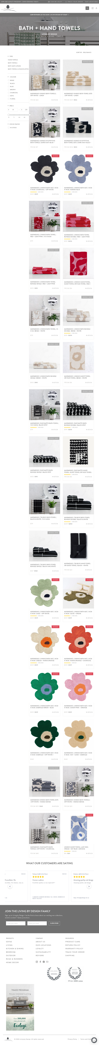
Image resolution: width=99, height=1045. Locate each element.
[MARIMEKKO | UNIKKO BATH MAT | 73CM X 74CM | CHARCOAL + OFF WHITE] (44, 169)
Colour (13, 77)
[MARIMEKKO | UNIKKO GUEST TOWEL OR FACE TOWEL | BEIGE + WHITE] (78, 357)
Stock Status (15, 124)
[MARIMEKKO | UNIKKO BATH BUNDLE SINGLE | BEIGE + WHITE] (44, 357)
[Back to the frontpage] (38, 36)
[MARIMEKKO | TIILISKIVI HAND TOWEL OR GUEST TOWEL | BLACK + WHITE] (78, 545)
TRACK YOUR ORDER (75, 952)
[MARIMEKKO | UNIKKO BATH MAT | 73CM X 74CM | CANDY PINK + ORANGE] (78, 687)
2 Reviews (74, 239)
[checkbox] (19, 60)
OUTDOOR (11, 955)
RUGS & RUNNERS (14, 959)
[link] (49, 897)
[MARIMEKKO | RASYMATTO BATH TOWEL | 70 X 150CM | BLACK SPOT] (44, 404)
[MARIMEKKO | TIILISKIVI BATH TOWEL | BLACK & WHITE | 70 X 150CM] (44, 498)
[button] (49, 15)
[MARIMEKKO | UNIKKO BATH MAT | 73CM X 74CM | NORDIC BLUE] (78, 169)
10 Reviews (75, 474)
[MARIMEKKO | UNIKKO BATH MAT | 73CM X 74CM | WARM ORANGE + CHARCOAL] (78, 640)
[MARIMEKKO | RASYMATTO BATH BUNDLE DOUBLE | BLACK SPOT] (78, 404)
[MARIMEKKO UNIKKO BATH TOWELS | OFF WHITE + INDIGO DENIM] (78, 781)
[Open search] (87, 8)
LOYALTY (40, 949)
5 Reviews (41, 616)
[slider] (9, 115)
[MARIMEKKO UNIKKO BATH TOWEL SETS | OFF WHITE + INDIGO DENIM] (44, 781)
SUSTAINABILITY (43, 952)
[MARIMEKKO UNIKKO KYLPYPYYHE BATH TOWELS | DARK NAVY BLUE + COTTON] (44, 122)
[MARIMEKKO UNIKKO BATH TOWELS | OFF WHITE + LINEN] (44, 75)
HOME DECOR (12, 962)
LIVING (9, 945)
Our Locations (91, 1)
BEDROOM (11, 952)
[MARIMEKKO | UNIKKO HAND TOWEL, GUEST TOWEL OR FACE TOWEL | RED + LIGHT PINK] (78, 263)
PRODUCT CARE (72, 942)
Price (12, 106)
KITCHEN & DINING (15, 949)
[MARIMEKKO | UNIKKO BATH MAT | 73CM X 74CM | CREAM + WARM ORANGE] (44, 640)
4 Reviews (41, 192)
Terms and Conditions (87, 1039)
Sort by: (83, 52)
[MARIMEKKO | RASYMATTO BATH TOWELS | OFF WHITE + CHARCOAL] (44, 828)
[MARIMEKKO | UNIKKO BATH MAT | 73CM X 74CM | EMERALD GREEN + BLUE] (44, 687)
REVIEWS (40, 955)
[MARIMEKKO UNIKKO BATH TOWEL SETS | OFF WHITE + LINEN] (78, 75)
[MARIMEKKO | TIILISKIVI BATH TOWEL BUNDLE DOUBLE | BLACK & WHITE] (78, 498)
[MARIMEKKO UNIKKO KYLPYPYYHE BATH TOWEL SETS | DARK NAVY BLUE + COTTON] (78, 122)
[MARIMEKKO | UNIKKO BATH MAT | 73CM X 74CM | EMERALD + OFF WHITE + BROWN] (44, 734)
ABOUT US (40, 942)
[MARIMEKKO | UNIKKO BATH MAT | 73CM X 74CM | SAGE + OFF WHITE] (44, 593)
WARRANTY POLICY (74, 949)
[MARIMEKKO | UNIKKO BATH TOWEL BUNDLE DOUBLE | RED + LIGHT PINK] (78, 216)
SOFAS (9, 942)
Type (11, 56)
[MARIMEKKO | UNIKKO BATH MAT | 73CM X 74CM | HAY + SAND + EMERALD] (78, 734)
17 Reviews (75, 427)
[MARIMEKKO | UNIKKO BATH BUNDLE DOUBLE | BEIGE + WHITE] (78, 310)
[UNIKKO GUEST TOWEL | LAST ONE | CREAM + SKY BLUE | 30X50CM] (78, 828)
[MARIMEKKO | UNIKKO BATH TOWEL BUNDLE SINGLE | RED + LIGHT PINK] (44, 263)
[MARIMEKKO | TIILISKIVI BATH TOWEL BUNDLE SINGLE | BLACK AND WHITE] (44, 546)
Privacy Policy (72, 1039)
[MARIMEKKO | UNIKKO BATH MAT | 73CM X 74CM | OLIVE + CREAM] (78, 593)
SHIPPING (70, 955)
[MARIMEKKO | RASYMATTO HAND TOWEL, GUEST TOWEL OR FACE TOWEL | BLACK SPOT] (78, 451)
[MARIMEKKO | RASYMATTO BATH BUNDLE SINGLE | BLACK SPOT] (44, 451)
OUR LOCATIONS (43, 945)
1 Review (74, 663)
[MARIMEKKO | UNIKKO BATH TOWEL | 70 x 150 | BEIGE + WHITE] (44, 310)
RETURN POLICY (72, 945)
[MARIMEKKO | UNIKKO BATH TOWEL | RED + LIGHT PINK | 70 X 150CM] (44, 216)
